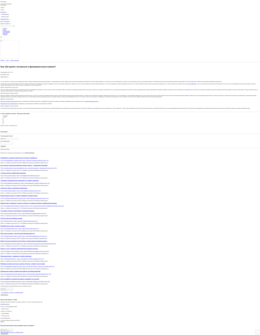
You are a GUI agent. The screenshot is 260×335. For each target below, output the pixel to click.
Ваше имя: (3, 138)
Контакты (5, 33)
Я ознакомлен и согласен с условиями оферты (12, 292)
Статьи (7, 60)
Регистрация (6, 21)
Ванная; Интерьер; (15, 60)
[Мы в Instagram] (3, 39)
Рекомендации (6, 31)
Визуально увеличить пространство (9, 101)
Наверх (2, 321)
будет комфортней (192, 83)
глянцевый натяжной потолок (91, 101)
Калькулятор (3, 12)
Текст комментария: (5, 141)
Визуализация (6, 32)
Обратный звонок (5, 19)
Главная (5, 28)
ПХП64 (2, 60)
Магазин (5, 34)
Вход (2, 21)
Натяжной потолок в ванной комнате (9, 103)
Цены (4, 29)
